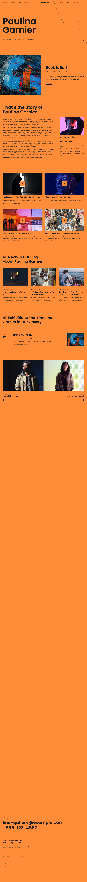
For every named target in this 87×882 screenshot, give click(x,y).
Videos (19, 39)
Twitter (17, 866)
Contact (69, 2)
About (61, 2)
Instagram (5, 866)
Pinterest (23, 866)
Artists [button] (13, 2)
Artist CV (77, 137)
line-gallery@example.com (33, 822)
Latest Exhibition (7, 39)
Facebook (12, 866)
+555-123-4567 (20, 828)
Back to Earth (22, 335)
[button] (83, 2)
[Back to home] (43, 2)
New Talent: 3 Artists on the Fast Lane (70, 151)
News (23, 39)
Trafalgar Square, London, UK (12, 818)
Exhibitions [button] (6, 2)
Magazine (77, 2)
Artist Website (66, 137)
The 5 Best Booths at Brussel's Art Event (70, 149)
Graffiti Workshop (23, 2)
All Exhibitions (30, 39)
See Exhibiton (49, 83)
